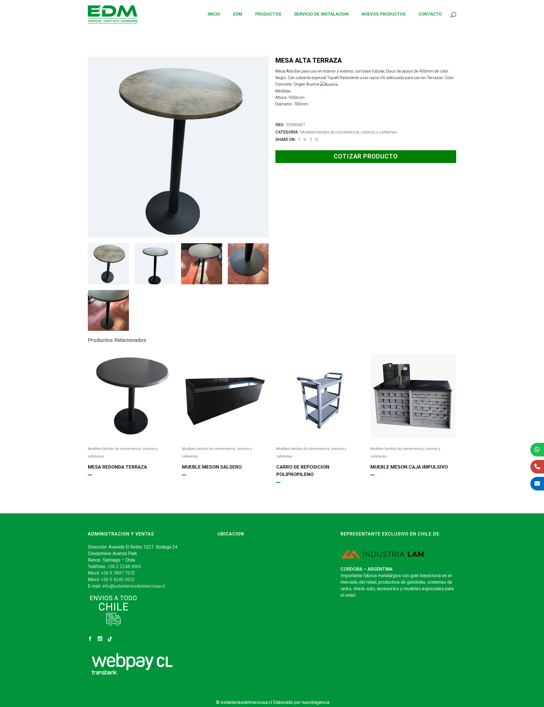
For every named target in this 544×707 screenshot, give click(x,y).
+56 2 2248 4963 (124, 566)
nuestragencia (316, 702)
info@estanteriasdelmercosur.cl (133, 586)
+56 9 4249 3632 (118, 579)
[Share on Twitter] (305, 139)
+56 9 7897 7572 (118, 573)
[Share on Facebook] (299, 139)
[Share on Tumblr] (311, 139)
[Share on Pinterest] (316, 139)
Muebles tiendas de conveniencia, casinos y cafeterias (348, 132)
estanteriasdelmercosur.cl (246, 702)
